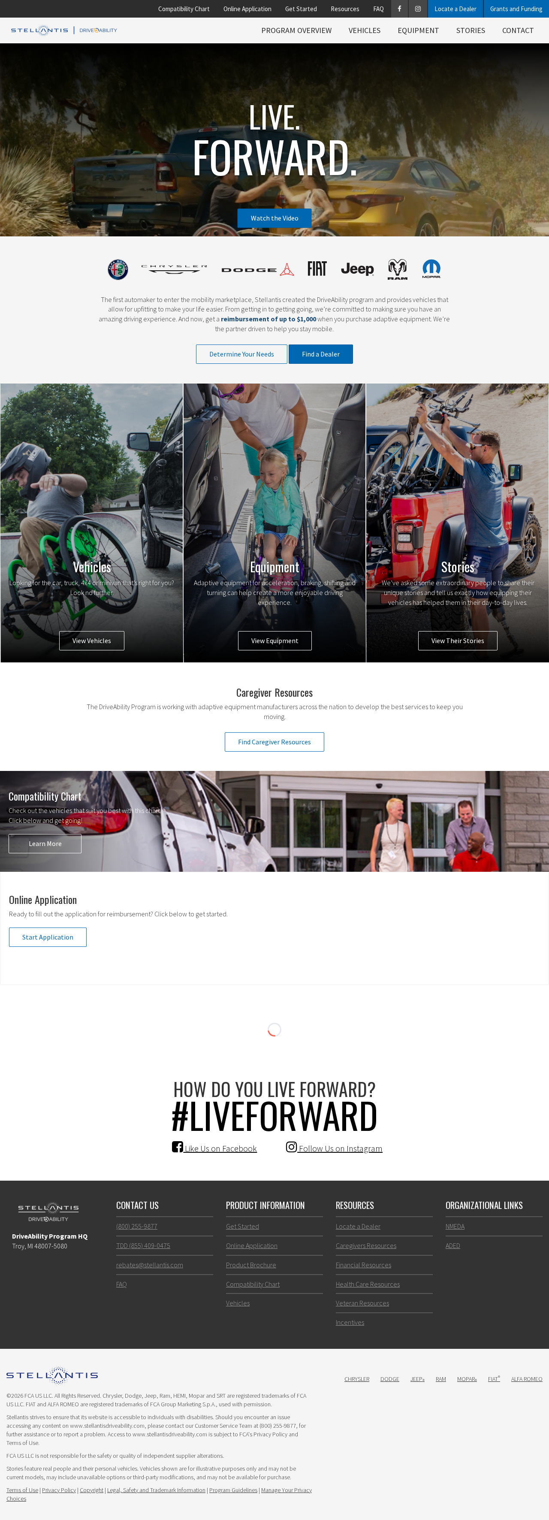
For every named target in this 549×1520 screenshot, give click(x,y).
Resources (345, 9)
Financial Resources (363, 1264)
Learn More (45, 843)
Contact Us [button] (137, 1205)
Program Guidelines (233, 1490)
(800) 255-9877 (136, 1226)
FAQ (378, 9)
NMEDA (455, 1226)
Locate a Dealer (455, 9)
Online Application (247, 9)
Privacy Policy (59, 1490)
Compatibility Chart (184, 9)
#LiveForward (274, 1114)
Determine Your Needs (241, 354)
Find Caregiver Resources (274, 741)
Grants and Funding (516, 9)
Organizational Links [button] (484, 1205)
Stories (470, 30)
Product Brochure (251, 1264)
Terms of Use (22, 1490)
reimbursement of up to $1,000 (268, 318)
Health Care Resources (368, 1284)
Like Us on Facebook (220, 1148)
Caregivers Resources (366, 1245)
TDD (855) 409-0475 (143, 1245)
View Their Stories (457, 640)
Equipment (418, 30)
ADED (453, 1245)
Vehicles (364, 30)
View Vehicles (91, 640)
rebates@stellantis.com (149, 1264)
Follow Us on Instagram (340, 1148)
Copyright (91, 1490)
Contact (518, 30)
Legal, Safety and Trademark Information (156, 1490)
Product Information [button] (265, 1205)
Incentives (350, 1322)
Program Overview (296, 30)
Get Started (301, 9)
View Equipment (275, 640)
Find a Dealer (321, 354)
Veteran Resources (362, 1303)
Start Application (47, 937)
